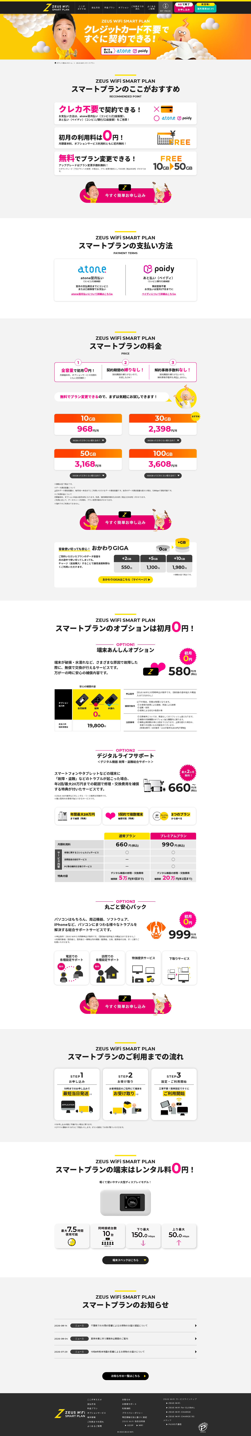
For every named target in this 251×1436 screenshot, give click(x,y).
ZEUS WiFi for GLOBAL (181, 1407)
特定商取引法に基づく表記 (134, 1417)
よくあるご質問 (151, 7)
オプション (123, 7)
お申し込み (184, 7)
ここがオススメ (94, 1399)
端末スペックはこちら (126, 1260)
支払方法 (96, 7)
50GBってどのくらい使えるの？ (87, 475)
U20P (130, 1425)
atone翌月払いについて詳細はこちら (92, 294)
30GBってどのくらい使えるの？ (161, 440)
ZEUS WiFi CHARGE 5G (181, 1416)
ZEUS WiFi (174, 1403)
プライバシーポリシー (132, 1413)
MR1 (141, 1425)
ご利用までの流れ (137, 7)
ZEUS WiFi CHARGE (179, 1412)
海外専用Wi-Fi (205, 7)
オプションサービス (96, 1413)
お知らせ (126, 1399)
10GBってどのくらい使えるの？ (86, 440)
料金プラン (109, 7)
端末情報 (91, 1417)
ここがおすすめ (82, 7)
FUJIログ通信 (175, 1424)
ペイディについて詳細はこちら (159, 294)
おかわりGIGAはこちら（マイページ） (126, 579)
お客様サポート (129, 1404)
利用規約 (126, 1408)
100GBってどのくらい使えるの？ (161, 475)
